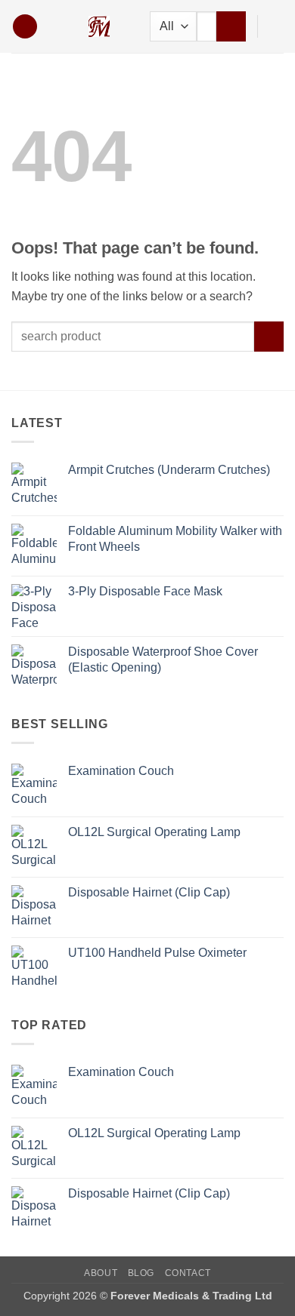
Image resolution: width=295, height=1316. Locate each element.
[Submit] (231, 26)
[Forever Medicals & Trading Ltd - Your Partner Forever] (99, 26)
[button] (25, 26)
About (100, 1273)
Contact (188, 1273)
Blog (141, 1273)
